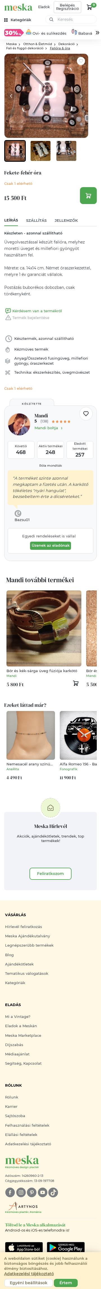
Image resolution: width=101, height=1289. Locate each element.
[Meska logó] (18, 7)
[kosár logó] (89, 7)
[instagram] (21, 1192)
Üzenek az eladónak (51, 545)
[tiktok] (53, 1192)
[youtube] (42, 1192)
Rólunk (11, 1097)
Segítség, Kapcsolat (23, 1063)
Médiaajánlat (17, 1054)
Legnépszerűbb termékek (29, 945)
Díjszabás (14, 1045)
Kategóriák (15, 983)
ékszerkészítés (46, 372)
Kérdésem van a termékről (37, 311)
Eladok (44, 7)
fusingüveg (58, 358)
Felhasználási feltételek (27, 1125)
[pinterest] (31, 1192)
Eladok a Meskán (21, 1026)
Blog (9, 955)
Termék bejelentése (30, 318)
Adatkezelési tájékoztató (28, 1144)
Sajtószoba (15, 1116)
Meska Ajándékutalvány (27, 936)
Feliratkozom (50, 873)
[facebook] (10, 1192)
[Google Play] (24, 1247)
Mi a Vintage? (17, 1017)
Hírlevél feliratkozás (23, 927)
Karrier (11, 1106)
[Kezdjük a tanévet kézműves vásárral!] (14, 32)
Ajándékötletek (19, 964)
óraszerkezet (42, 363)
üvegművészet (76, 372)
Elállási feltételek (21, 1135)
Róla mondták (50, 466)
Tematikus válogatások (26, 973)
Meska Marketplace (23, 1035)
